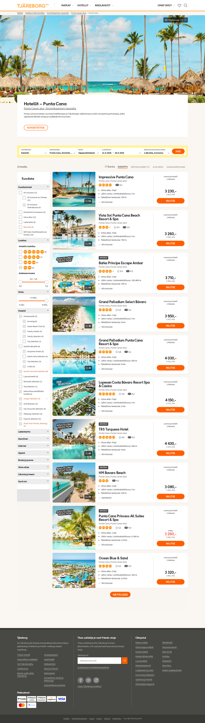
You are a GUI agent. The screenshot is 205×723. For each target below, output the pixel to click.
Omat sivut (165, 5)
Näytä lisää (120, 594)
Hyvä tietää (49, 659)
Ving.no (99, 718)
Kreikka (165, 656)
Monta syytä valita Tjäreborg (25, 674)
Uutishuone (22, 668)
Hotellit (82, 5)
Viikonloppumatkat (144, 647)
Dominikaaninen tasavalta (61, 108)
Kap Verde (167, 651)
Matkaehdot (49, 664)
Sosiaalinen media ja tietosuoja (53, 679)
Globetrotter (116, 718)
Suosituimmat (25, 187)
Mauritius (166, 665)
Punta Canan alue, (35, 108)
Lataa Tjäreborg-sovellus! (90, 686)
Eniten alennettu (140, 166)
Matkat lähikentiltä (144, 656)
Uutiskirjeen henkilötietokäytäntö (93, 667)
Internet (22, 446)
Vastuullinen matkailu (27, 659)
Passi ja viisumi (51, 668)
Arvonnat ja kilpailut (144, 674)
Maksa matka (141, 642)
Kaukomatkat (141, 651)
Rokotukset (49, 673)
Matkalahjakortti (143, 665)
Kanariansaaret (169, 647)
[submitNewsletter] (124, 660)
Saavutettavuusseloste (54, 685)
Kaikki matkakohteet (172, 670)
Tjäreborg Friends (143, 679)
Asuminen (23, 438)
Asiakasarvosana (176, 166)
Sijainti (21, 453)
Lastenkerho (24, 431)
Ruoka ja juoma (25, 460)
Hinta (21, 292)
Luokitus (22, 240)
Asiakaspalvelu (51, 654)
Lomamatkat (141, 660)
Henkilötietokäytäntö (79, 718)
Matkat (66, 5)
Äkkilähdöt (102, 5)
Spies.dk (107, 718)
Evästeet (66, 718)
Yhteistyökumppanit (144, 684)
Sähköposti (83, 655)
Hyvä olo (22, 481)
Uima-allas (23, 467)
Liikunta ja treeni (26, 474)
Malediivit (166, 660)
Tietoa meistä (23, 654)
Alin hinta (158, 166)
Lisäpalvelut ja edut (144, 670)
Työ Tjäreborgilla (25, 664)
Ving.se (91, 718)
